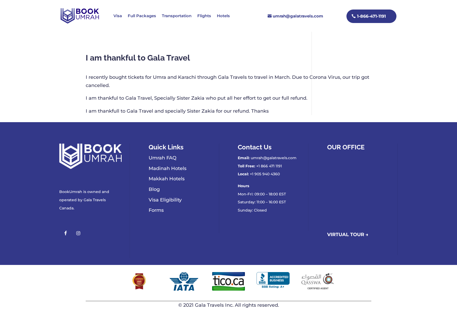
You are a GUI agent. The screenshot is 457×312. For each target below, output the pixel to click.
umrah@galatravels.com (298, 16)
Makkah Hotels (167, 179)
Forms (156, 210)
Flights (204, 15)
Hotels (223, 15)
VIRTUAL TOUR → (347, 234)
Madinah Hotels (167, 168)
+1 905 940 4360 (265, 174)
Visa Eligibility (165, 200)
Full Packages (142, 15)
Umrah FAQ (162, 158)
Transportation (176, 15)
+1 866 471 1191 (269, 166)
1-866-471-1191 (371, 16)
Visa (117, 15)
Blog (154, 189)
